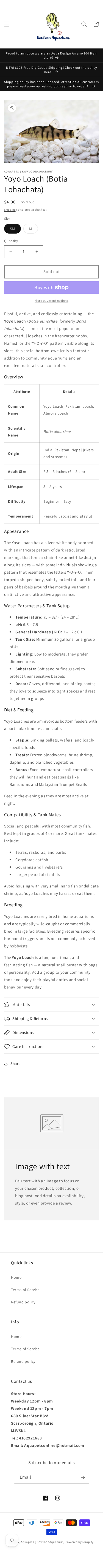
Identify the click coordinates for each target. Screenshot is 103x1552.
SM (15, 230)
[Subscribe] (83, 1477)
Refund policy (23, 1302)
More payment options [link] (51, 300)
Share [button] (15, 1063)
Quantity (11, 240)
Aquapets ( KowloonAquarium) (43, 1542)
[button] (7, 24)
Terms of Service (25, 1289)
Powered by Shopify (79, 1542)
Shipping (10, 209)
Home (16, 1277)
